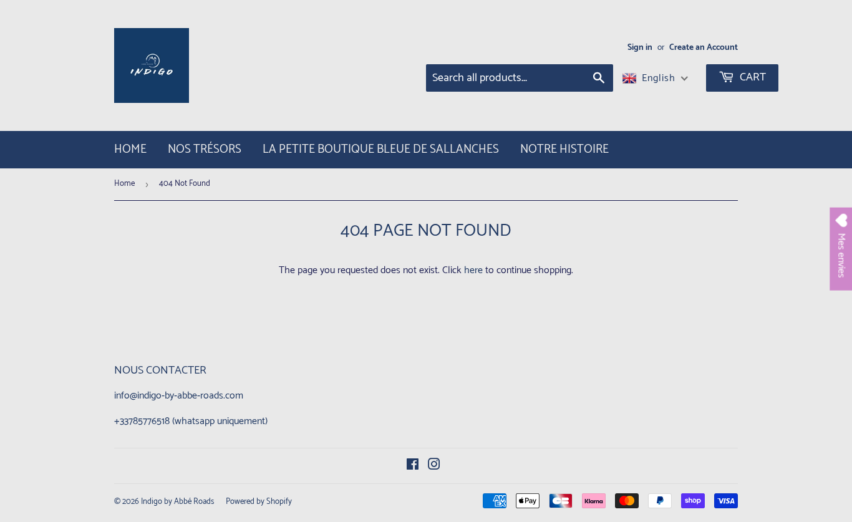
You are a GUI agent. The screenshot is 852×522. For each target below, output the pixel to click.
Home (130, 149)
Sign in (639, 47)
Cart (751, 77)
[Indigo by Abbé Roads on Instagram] (434, 466)
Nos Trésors (204, 149)
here (473, 270)
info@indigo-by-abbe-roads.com (178, 395)
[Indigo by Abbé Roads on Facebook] (412, 466)
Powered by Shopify (259, 501)
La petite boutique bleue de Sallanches (381, 149)
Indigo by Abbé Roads (177, 501)
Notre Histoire (564, 149)
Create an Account (703, 47)
